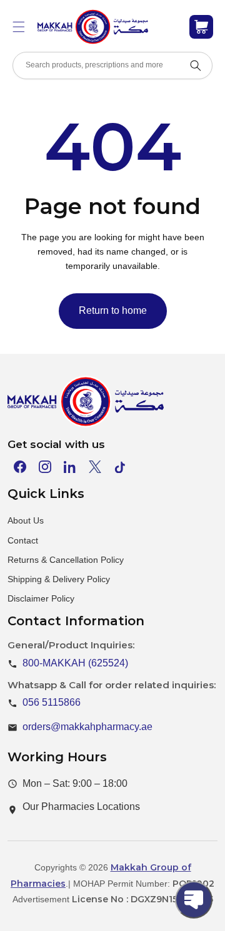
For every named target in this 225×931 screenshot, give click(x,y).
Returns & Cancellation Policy (66, 560)
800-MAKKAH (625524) (75, 663)
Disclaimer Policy (41, 598)
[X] (95, 466)
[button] (18, 27)
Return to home (113, 310)
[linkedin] (70, 466)
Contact (23, 540)
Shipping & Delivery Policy (59, 579)
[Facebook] (20, 466)
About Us (26, 520)
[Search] (195, 65)
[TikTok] (120, 466)
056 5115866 (51, 702)
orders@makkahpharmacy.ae (87, 726)
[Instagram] (45, 466)
